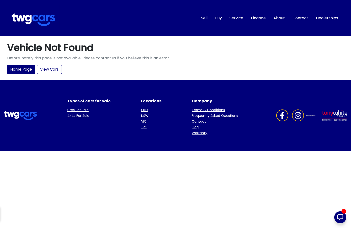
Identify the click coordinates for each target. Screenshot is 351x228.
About (279, 18)
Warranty (199, 132)
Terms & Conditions (208, 110)
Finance (258, 18)
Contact (300, 18)
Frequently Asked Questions (215, 115)
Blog (195, 127)
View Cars (49, 69)
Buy (218, 18)
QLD (144, 110)
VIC (144, 121)
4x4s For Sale (78, 115)
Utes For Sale (78, 110)
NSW (145, 115)
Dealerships (327, 18)
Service (236, 18)
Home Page (21, 69)
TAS (144, 127)
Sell (204, 18)
